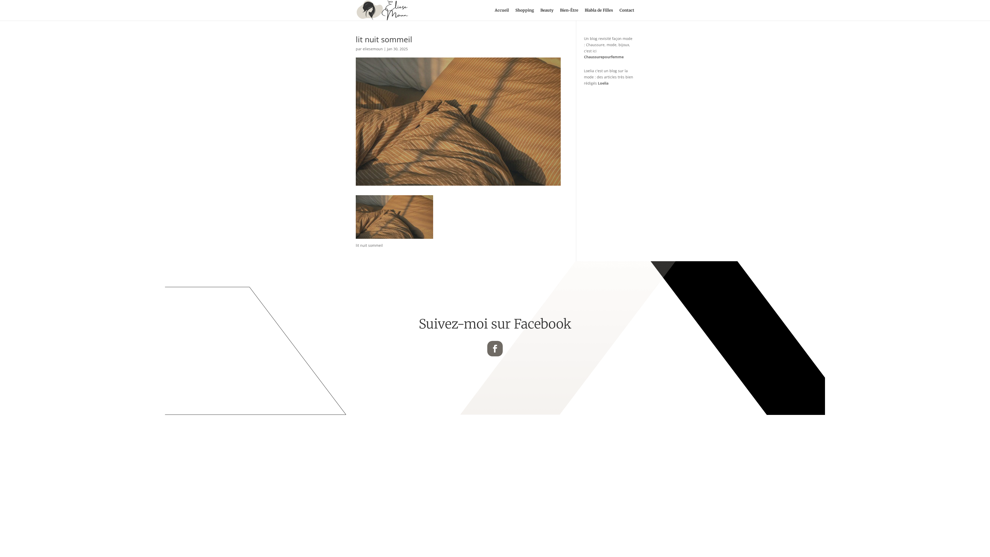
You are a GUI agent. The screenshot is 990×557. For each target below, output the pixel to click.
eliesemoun (373, 48)
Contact (627, 11)
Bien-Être (569, 11)
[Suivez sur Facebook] (495, 348)
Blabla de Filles (599, 11)
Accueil (502, 11)
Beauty (547, 11)
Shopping (524, 11)
